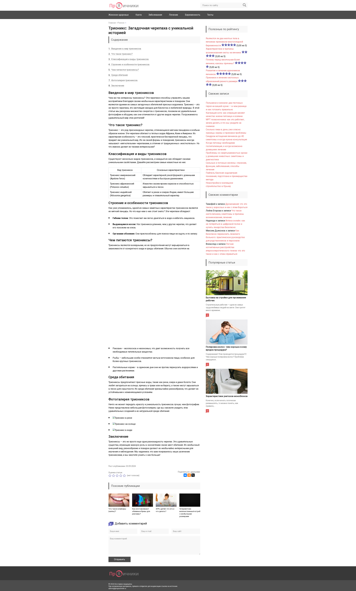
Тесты (210, 14)
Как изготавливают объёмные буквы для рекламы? (141, 511)
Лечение (173, 14)
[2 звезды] (114, 475)
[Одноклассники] (189, 475)
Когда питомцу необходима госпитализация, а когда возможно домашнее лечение (224, 146)
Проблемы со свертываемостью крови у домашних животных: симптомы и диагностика (226, 156)
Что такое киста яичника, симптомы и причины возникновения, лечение (225, 214)
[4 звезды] (121, 475)
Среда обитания (118, 75)
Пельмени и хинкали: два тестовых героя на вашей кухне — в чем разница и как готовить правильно (226, 106)
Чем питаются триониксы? (123, 69)
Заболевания (155, 14)
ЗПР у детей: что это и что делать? (165, 510)
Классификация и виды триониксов (128, 59)
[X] (193, 475)
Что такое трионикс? (120, 54)
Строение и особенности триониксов (128, 64)
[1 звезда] (110, 475)
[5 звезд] (125, 475)
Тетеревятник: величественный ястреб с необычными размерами (189, 512)
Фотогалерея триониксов (123, 80)
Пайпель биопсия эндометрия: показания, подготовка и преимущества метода (226, 176)
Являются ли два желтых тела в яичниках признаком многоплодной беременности (224, 42)
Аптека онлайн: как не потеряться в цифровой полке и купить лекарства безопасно (225, 224)
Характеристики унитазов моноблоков (227, 396)
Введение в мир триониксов (124, 48)
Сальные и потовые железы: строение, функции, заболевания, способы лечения (226, 166)
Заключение (116, 85)
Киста (139, 14)
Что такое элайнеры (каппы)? (117, 510)
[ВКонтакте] (185, 475)
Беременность (192, 14)
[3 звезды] (117, 475)
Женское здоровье (118, 14)
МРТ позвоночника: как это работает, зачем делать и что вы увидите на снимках (225, 123)
